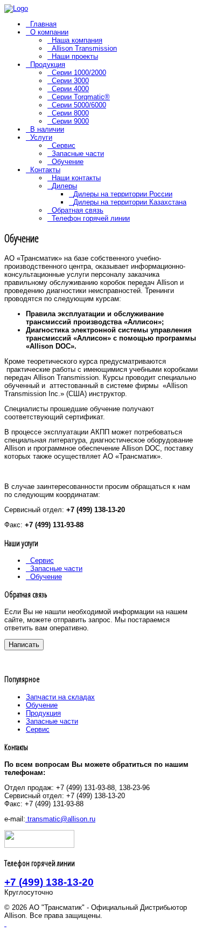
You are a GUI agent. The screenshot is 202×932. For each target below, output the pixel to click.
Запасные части (78, 153)
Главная (43, 24)
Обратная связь (77, 210)
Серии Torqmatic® (81, 97)
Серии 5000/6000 (79, 105)
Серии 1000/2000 (79, 73)
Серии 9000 (70, 121)
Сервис (63, 145)
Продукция (47, 64)
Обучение (67, 162)
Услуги (41, 137)
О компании (49, 32)
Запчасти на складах (60, 697)
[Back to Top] (5, 924)
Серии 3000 (70, 81)
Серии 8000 (70, 113)
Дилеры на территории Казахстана (129, 202)
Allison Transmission (84, 48)
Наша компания (77, 40)
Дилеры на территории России (122, 194)
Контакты (45, 170)
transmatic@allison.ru (60, 819)
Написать (24, 645)
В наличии (47, 129)
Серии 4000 (70, 89)
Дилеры (64, 186)
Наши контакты (76, 178)
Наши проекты (75, 56)
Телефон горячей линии (91, 218)
